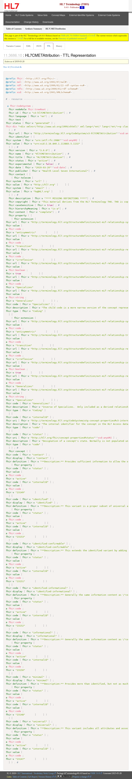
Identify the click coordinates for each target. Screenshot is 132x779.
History (59, 46)
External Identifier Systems (81, 15)
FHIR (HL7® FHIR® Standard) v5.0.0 (77, 35)
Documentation (13, 21)
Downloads (48, 21)
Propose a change (80, 777)
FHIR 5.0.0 (95, 773)
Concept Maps (58, 15)
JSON (38, 46)
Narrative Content (13, 46)
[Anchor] (98, 55)
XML (28, 46)
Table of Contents (20, 777)
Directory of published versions (71, 38)
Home (8, 15)
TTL (49, 46)
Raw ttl (6, 67)
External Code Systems (109, 15)
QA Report (32, 777)
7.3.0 (18, 38)
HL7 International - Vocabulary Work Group (36, 773)
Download (15, 67)
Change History (31, 21)
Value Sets (42, 15)
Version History (45, 777)
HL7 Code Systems (24, 15)
